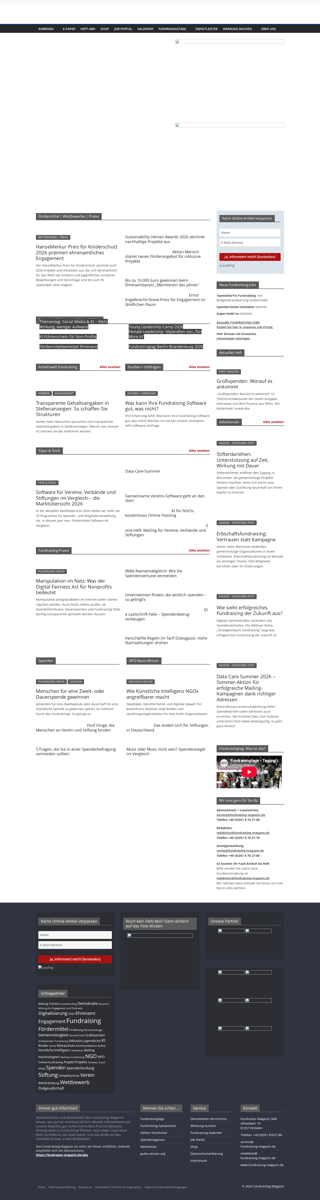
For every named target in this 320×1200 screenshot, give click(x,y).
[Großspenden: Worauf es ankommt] (250, 362)
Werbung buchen (237, 29)
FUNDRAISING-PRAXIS (51, 571)
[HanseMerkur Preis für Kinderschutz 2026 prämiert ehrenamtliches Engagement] (78, 226)
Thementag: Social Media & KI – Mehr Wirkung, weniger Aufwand (73, 324)
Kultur (102, 1046)
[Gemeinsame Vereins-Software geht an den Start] (166, 479)
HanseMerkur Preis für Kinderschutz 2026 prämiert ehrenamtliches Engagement (77, 252)
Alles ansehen (110, 367)
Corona (54, 1004)
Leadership (77, 1050)
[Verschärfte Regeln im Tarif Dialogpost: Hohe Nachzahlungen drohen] (166, 627)
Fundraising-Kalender (206, 1133)
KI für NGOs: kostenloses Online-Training (159, 513)
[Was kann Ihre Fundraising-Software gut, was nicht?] (167, 376)
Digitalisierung (52, 1013)
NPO (101, 1057)
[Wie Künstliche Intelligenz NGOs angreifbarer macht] (168, 670)
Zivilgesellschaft (51, 1088)
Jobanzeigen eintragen (233, 338)
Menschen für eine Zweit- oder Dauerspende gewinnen (70, 694)
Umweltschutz (69, 1075)
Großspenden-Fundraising (53, 1041)
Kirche (52, 1045)
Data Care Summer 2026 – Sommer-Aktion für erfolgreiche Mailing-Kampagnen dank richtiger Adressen (246, 688)
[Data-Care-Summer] (166, 460)
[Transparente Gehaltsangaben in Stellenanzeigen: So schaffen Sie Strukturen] (78, 376)
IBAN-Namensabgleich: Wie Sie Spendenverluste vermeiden (153, 573)
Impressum (198, 1160)
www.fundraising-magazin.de (262, 1165)
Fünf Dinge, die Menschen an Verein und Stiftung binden (75, 728)
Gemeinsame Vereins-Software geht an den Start (165, 498)
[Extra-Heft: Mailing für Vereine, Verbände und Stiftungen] (164, 523)
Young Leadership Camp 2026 (156, 326)
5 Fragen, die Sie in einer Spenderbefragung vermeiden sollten (76, 752)
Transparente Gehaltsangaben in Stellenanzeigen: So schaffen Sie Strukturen (72, 409)
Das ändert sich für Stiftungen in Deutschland (167, 728)
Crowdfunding (68, 1003)
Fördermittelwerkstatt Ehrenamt (68, 346)
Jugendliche (92, 1041)
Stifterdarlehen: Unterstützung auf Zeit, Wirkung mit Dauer (243, 460)
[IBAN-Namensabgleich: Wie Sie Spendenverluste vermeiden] (166, 560)
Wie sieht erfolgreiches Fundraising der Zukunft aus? (249, 610)
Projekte (81, 1062)
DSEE (71, 1013)
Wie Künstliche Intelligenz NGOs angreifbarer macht (162, 694)
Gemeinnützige (93, 1030)
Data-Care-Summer (142, 471)
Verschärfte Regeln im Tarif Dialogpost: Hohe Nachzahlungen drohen (166, 640)
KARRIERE (44, 393)
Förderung (76, 1030)
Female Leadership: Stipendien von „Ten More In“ (165, 334)
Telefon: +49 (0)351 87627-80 (261, 1135)
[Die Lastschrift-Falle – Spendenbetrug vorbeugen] (163, 607)
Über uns (268, 29)
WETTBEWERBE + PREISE (53, 237)
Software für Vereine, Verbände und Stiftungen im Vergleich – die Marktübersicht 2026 (76, 498)
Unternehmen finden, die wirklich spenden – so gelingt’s (165, 597)
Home (41, 1187)
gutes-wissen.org (152, 1154)
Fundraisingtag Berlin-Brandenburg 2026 (166, 346)
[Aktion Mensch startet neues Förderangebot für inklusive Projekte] (147, 250)
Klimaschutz (66, 1045)
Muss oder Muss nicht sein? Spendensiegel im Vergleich (165, 752)
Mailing (89, 1050)
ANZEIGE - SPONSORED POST (236, 443)
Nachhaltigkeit (48, 1057)
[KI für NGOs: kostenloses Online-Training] (147, 509)
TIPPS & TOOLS (47, 483)
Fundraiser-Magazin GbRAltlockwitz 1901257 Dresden (259, 1123)
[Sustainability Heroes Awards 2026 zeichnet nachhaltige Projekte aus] (166, 226)
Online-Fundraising (50, 1062)
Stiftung (48, 1074)
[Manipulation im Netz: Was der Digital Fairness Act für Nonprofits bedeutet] (78, 560)
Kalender (145, 29)
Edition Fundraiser (153, 1133)
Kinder (43, 1045)
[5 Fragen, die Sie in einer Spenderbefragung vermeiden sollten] (76, 738)
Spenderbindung (80, 1068)
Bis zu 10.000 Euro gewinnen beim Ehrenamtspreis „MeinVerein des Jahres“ (162, 283)
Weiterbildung (48, 1083)
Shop (105, 29)
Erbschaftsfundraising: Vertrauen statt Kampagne (246, 536)
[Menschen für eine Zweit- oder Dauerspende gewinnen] (78, 670)
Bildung (43, 1004)
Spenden (56, 1067)
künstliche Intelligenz (54, 1050)
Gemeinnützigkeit (53, 1034)
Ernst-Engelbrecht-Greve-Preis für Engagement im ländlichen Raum (165, 299)
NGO (91, 1056)
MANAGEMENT (64, 393)
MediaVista (148, 1147)
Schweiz (93, 1062)
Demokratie (87, 1003)
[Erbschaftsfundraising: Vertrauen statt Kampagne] (248, 506)
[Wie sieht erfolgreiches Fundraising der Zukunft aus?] (248, 580)
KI (103, 1040)
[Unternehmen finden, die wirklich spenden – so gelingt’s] (166, 584)
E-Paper (69, 29)
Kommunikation (86, 1046)
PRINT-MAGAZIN (229, 371)
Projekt (69, 1062)
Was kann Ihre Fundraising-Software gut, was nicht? (165, 406)
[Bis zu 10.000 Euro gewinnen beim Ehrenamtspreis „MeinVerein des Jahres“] (166, 269)
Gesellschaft (76, 1035)
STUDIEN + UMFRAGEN (141, 393)
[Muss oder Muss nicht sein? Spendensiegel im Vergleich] (167, 738)
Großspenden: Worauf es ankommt (245, 384)
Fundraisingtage (172, 29)
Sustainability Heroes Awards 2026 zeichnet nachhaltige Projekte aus (165, 239)
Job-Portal (123, 29)
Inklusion (76, 1040)
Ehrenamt (85, 1013)
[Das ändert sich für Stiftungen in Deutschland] (139, 723)
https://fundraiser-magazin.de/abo (62, 1155)
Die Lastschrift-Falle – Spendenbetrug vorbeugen (166, 614)
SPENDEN (76, 681)
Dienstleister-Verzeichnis (208, 1119)
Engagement (52, 1021)
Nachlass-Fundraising (72, 1057)
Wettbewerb (75, 1082)
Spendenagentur (152, 1140)
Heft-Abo (88, 29)
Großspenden (95, 1035)
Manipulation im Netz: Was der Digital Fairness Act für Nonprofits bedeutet (74, 586)
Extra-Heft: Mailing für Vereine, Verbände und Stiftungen (166, 530)
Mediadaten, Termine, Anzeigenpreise (118, 1187)
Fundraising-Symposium (158, 1126)
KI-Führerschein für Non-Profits (68, 336)
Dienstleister (206, 29)
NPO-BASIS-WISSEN (141, 681)
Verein (87, 1075)
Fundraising (83, 1020)
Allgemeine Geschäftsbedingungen (166, 1187)
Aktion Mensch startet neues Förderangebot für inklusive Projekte (163, 256)
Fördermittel (53, 1028)
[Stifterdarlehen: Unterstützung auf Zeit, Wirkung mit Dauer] (248, 431)
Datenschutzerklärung (206, 1154)
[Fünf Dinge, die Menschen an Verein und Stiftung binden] (60, 723)
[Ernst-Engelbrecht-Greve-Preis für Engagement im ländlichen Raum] (156, 293)
